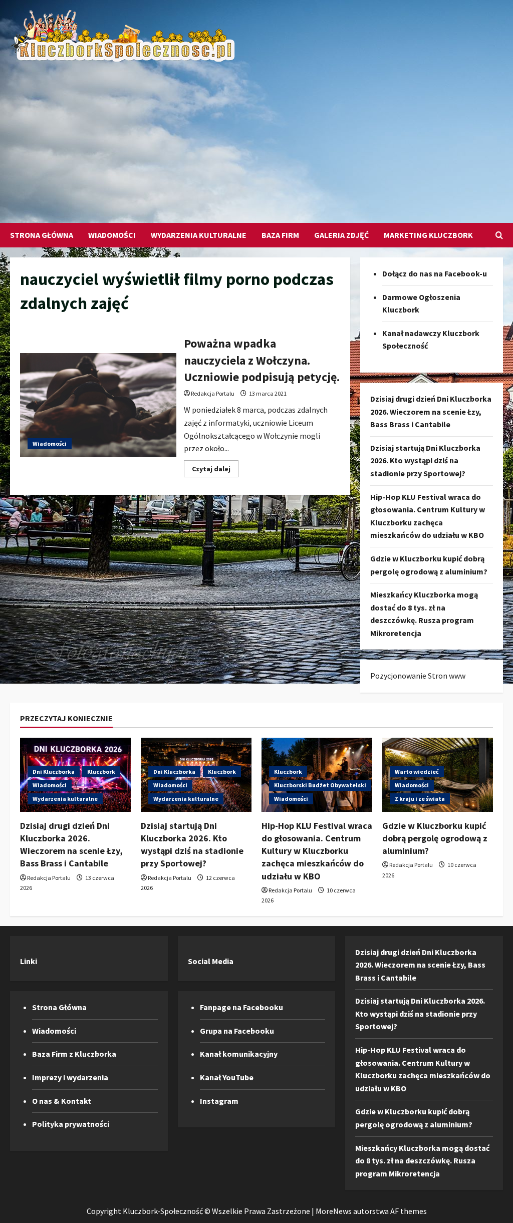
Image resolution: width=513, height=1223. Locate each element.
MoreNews (334, 1211)
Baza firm (280, 235)
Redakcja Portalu (212, 393)
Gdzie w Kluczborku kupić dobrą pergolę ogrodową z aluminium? (434, 838)
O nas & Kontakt (61, 1101)
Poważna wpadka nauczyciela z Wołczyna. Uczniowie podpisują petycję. (98, 405)
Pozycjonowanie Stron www (417, 676)
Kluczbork (101, 771)
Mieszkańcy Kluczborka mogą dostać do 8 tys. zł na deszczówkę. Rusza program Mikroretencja (422, 1160)
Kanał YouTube (226, 1077)
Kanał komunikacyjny (239, 1054)
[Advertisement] (254, 138)
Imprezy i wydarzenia (70, 1077)
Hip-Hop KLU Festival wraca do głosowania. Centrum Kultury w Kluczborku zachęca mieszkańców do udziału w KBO (317, 851)
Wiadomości (112, 235)
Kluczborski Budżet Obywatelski (320, 785)
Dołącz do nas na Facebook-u (434, 273)
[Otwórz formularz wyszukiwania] (499, 235)
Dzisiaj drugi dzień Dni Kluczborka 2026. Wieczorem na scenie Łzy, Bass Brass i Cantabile (430, 411)
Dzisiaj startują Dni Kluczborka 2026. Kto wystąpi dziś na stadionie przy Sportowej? (425, 460)
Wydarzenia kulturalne (198, 235)
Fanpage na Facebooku (241, 1007)
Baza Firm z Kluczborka (74, 1054)
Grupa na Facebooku (237, 1031)
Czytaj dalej (215, 470)
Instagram (219, 1101)
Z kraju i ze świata (420, 798)
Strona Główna (41, 235)
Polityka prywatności (70, 1124)
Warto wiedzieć (417, 771)
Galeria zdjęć (341, 235)
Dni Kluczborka (54, 771)
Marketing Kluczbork (428, 235)
